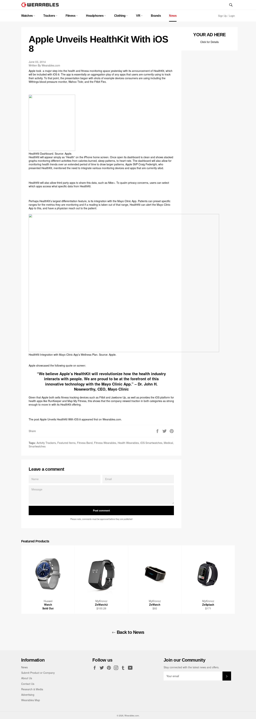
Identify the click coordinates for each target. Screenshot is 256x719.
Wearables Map (30, 700)
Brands (156, 15)
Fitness (71, 15)
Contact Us (27, 684)
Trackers (49, 15)
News (173, 15)
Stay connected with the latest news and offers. (191, 667)
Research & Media (32, 689)
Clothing (120, 15)
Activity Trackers (46, 443)
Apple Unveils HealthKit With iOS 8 (60, 419)
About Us (26, 678)
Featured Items (66, 443)
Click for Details (209, 42)
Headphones (95, 15)
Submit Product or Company (38, 673)
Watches (27, 15)
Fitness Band (85, 443)
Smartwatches (37, 446)
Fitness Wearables (105, 443)
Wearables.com (112, 419)
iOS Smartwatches (151, 443)
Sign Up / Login (226, 15)
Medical (168, 443)
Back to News (130, 632)
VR (138, 15)
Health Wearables (128, 443)
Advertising (27, 694)
